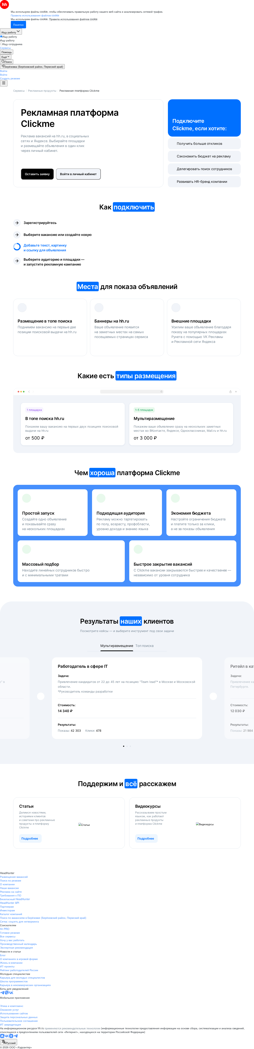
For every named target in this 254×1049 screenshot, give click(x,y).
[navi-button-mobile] (3, 83)
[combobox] (8, 1042)
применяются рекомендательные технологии (72, 1028)
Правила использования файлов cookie (73, 19)
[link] (6, 61)
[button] (3, 71)
